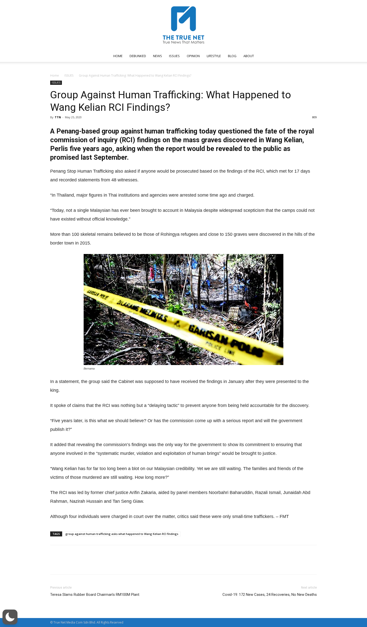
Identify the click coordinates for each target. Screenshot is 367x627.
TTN (58, 117)
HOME (118, 56)
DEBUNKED (138, 56)
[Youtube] (300, 56)
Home (54, 75)
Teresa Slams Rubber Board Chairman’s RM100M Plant (94, 594)
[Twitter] (291, 56)
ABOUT (248, 56)
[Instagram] (275, 56)
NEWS (157, 56)
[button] (311, 56)
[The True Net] (183, 25)
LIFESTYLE (214, 56)
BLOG (232, 56)
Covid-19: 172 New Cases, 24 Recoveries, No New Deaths (269, 594)
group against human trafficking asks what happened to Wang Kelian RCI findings (121, 534)
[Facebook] (267, 56)
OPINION (193, 56)
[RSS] (283, 56)
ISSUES (174, 56)
